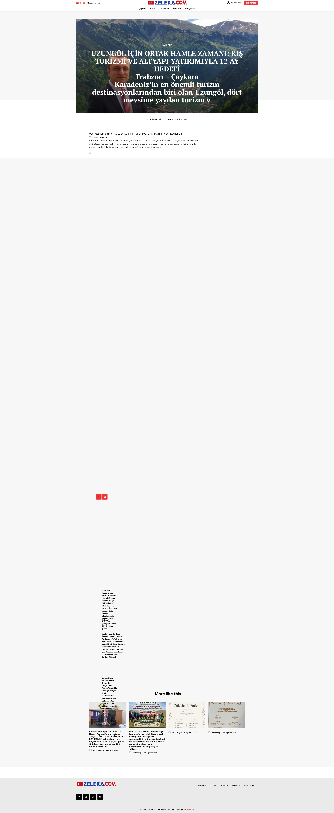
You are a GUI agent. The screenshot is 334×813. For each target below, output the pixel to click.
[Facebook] (99, 497)
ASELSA (190, 809)
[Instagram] (86, 797)
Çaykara (167, 45)
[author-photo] (91, 750)
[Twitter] (105, 497)
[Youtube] (100, 797)
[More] (111, 497)
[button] (94, 3)
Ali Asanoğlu (156, 119)
